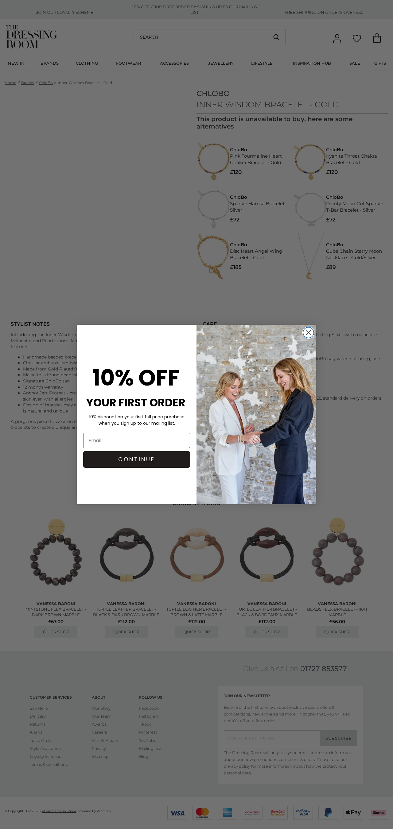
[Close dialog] (308, 332)
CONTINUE (136, 459)
